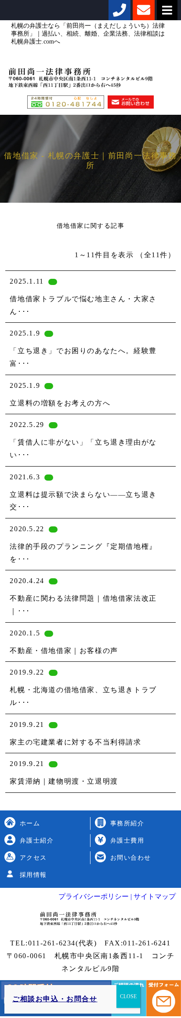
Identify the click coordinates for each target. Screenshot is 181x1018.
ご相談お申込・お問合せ (55, 999)
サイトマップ (154, 896)
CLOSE (128, 996)
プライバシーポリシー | (95, 896)
